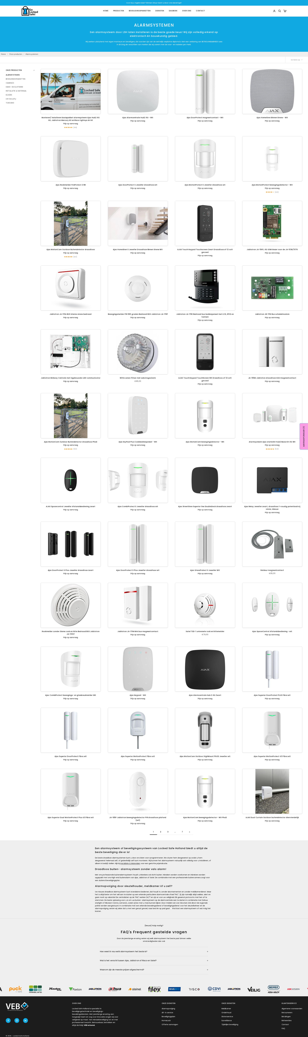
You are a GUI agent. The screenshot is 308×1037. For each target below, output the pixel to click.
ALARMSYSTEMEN (13, 75)
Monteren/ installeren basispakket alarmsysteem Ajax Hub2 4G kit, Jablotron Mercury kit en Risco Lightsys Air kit (71, 119)
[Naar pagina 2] (189, 832)
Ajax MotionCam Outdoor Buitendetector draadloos (71, 249)
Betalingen (286, 1016)
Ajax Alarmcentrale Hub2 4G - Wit (137, 118)
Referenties (287, 1020)
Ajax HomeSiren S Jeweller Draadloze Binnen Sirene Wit (138, 249)
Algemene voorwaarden (292, 1008)
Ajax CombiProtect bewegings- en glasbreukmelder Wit (70, 695)
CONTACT (200, 11)
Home (3, 54)
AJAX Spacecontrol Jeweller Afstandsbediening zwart (70, 506)
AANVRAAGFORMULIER (304, 436)
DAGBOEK (173, 11)
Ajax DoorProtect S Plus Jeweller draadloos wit (137, 570)
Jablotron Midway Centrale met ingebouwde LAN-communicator (70, 378)
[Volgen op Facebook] (8, 1020)
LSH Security (11, 99)
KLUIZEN (9, 95)
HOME (105, 11)
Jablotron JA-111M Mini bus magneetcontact (138, 631)
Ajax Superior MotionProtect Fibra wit (138, 756)
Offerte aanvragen (170, 1024)
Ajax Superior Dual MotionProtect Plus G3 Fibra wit (71, 817)
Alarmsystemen (32, 54)
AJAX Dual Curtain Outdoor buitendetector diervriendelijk (272, 817)
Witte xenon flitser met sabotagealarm (138, 378)
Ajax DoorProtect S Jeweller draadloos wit (137, 185)
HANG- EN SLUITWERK (14, 87)
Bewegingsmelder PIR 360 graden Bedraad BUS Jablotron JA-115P (138, 314)
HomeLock (166, 1020)
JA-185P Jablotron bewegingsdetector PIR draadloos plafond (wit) (137, 818)
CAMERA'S (10, 83)
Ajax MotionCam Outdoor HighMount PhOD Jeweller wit (205, 756)
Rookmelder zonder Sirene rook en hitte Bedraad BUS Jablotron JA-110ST (70, 632)
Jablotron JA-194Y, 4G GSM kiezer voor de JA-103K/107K (272, 249)
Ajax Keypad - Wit (138, 695)
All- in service (167, 1012)
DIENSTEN (159, 11)
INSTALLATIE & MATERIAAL (16, 91)
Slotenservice (227, 1016)
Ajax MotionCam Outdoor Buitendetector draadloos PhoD (70, 442)
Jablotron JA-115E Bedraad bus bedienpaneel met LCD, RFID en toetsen (205, 315)
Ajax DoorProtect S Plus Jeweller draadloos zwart (70, 570)
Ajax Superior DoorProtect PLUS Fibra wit (272, 695)
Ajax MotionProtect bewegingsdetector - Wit (272, 185)
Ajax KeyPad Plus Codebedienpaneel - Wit (138, 442)
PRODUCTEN (118, 11)
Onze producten (15, 54)
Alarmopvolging (168, 1008)
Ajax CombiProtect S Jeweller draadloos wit (138, 506)
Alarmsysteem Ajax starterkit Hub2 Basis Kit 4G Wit (272, 442)
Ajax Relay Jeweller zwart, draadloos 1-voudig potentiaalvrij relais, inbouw (272, 507)
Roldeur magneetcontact (272, 570)
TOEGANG (10, 103)
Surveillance (226, 1020)
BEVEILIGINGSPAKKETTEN (140, 11)
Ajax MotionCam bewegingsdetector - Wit (205, 442)
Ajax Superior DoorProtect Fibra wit (71, 756)
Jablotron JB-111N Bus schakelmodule (272, 314)
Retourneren (287, 1012)
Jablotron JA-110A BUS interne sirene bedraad (71, 314)
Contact (285, 1024)
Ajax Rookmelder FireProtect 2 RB (71, 185)
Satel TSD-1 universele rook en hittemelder (205, 631)
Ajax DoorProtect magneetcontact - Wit (205, 118)
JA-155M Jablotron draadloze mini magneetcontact (272, 378)
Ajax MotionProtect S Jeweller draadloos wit (205, 185)
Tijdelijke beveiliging (229, 1024)
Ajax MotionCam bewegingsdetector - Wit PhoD (205, 817)
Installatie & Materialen (130, 863)
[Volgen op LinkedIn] (25, 1020)
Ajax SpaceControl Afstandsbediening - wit (272, 631)
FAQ (283, 1028)
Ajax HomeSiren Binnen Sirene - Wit (272, 118)
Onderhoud (226, 1012)
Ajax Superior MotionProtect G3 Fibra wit (272, 756)
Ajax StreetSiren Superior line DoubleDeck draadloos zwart (205, 506)
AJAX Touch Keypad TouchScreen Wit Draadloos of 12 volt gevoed (205, 379)
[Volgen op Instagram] (17, 1020)
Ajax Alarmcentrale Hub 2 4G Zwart (205, 695)
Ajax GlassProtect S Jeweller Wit (205, 570)
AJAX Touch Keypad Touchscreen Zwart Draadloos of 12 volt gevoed (205, 250)
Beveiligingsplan (168, 1016)
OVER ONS (186, 11)
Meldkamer (226, 1008)
